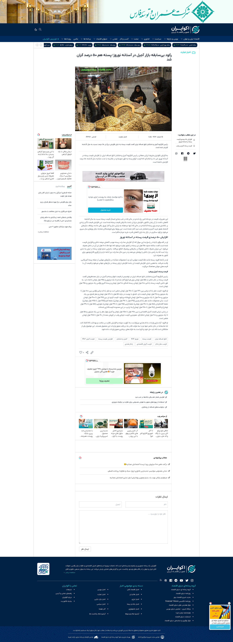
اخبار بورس (101, 589)
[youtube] (181, 581)
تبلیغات (69, 589)
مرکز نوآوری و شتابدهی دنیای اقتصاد (178, 621)
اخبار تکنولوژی (134, 609)
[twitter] (194, 153)
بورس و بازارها (172, 39)
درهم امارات (95, 45)
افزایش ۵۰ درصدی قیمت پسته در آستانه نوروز (184, 140)
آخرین (69, 186)
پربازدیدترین (60, 186)
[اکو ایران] (185, 29)
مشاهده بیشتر (44, 232)
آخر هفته (102, 609)
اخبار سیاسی (101, 604)
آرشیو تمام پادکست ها (97, 614)
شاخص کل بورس (46, 45)
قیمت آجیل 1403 (88, 339)
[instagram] (192, 581)
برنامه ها (87, 39)
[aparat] (165, 581)
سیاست (158, 39)
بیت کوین (72, 45)
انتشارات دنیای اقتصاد (183, 617)
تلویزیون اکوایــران (50, 39)
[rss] (161, 581)
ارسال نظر (85, 549)
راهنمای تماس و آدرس (64, 593)
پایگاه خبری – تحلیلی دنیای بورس (178, 609)
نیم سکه (163, 45)
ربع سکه (139, 45)
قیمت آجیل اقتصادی (144, 344)
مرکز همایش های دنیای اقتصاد (180, 605)
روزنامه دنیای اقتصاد (183, 593)
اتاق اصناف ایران (161, 339)
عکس (75, 39)
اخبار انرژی (135, 599)
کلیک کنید (220, 627)
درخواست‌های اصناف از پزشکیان (153, 407)
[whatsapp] (176, 153)
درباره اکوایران (67, 597)
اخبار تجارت (185, 52)
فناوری (146, 39)
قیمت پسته (146, 339)
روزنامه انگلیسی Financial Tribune (178, 601)
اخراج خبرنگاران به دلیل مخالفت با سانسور (56, 211)
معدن (115, 39)
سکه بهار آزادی (191, 45)
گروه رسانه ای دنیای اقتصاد (181, 589)
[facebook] (182, 153)
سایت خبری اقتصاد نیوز (182, 597)
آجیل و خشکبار (121, 339)
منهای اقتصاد (101, 39)
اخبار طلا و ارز (134, 594)
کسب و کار (124, 39)
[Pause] (126, 381)
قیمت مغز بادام (161, 344)
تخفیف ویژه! (104, 381)
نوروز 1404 (134, 339)
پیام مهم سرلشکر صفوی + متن (60, 227)
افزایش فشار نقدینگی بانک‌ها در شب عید (149, 397)
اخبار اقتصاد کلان (133, 589)
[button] (37, 44)
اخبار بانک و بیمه (133, 604)
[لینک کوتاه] (92, 352)
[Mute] (129, 381)
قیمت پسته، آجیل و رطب (184, 146)
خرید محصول (105, 210)
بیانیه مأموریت (66, 601)
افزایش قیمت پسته (105, 339)
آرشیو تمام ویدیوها (132, 614)
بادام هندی (129, 344)
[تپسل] (89, 187)
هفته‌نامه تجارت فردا (183, 613)
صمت (136, 39)
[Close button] (229, 603)
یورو (116, 45)
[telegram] (188, 153)
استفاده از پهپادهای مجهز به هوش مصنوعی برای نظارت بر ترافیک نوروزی (138, 402)
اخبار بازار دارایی (99, 599)
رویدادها (67, 39)
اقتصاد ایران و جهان (191, 39)
